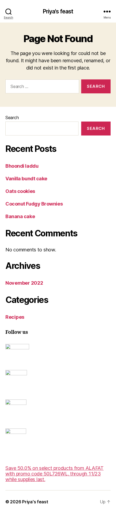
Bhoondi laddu (21, 166)
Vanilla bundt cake (26, 178)
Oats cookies (20, 191)
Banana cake (20, 216)
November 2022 (24, 283)
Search (12, 117)
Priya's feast (58, 11)
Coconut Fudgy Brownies (34, 204)
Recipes (14, 317)
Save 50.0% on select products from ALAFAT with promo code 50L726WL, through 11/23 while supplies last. (54, 473)
